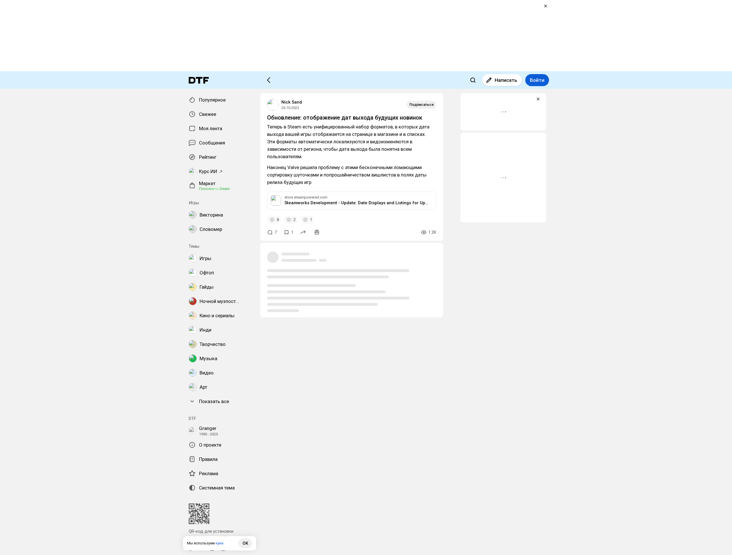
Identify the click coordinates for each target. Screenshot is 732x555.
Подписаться (421, 104)
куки (219, 543)
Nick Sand (291, 102)
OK (245, 543)
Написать (506, 80)
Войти (537, 80)
